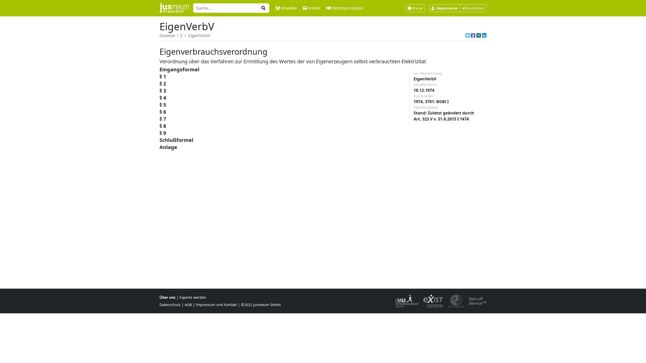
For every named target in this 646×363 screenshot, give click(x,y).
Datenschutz (170, 304)
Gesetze (167, 35)
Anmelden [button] (475, 8)
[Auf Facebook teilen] (473, 36)
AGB (188, 304)
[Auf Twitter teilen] (467, 36)
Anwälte (289, 8)
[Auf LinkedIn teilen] (484, 36)
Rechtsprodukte (347, 8)
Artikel (314, 8)
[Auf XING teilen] (478, 36)
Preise (417, 8)
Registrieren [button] (447, 8)
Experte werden (192, 297)
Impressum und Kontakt (216, 304)
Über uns (167, 297)
